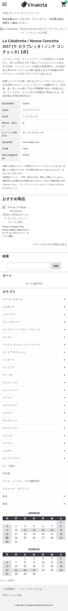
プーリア (7, 397)
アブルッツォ (9, 382)
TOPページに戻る (12, 595)
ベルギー (7, 450)
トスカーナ (8, 359)
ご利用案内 (8, 589)
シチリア (16, 13)
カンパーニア (9, 390)
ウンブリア (8, 367)
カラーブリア (9, 405)
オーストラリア (11, 458)
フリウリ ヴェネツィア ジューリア (21, 344)
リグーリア (8, 314)
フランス (7, 435)
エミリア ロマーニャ (13, 352)
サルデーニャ (9, 420)
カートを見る (7, 580)
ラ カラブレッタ (31, 13)
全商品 (5, 13)
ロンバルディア (11, 322)
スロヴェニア (9, 428)
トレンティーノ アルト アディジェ (21, 329)
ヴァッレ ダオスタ (12, 299)
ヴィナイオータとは (31, 589)
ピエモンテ (8, 306)
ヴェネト (7, 337)
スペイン (7, 443)
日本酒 (6, 473)
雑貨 (4, 503)
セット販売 (8, 465)
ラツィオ (7, 375)
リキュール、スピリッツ (15, 488)
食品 (4, 496)
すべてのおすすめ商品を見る (51, 244)
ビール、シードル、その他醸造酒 (20, 481)
